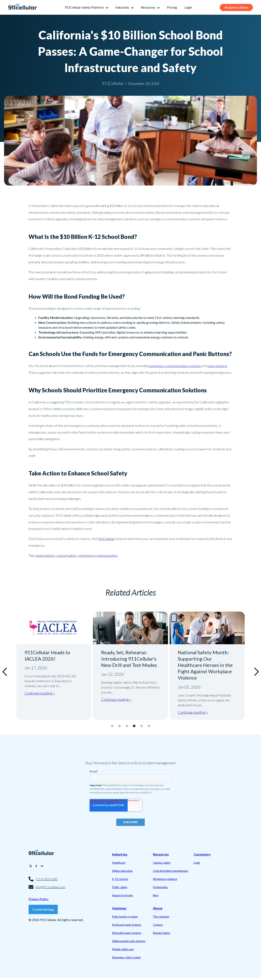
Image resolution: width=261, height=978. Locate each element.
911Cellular (106, 539)
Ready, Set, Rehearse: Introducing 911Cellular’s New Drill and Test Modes (129, 658)
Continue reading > (39, 693)
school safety (67, 555)
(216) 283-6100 (46, 879)
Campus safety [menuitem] (162, 862)
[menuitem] (86, 7)
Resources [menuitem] (161, 854)
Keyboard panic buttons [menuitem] (126, 924)
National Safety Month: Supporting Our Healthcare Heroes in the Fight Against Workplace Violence (205, 665)
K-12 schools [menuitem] (120, 879)
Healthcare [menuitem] (118, 862)
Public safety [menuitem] (119, 887)
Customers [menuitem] (202, 854)
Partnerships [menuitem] (160, 887)
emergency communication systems (175, 366)
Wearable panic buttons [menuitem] (126, 933)
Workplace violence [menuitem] (165, 879)
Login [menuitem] (197, 862)
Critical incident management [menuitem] (170, 870)
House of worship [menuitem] (122, 895)
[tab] (112, 726)
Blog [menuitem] (155, 895)
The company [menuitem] (161, 916)
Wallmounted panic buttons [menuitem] (128, 941)
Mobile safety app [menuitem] (123, 949)
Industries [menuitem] (119, 854)
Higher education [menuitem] (122, 870)
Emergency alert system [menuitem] (126, 957)
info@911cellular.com (50, 887)
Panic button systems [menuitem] (125, 916)
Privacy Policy (39, 899)
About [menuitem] (158, 908)
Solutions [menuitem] (119, 908)
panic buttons (217, 366)
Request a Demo (236, 7)
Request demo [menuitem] (161, 933)
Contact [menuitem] (158, 924)
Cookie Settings (43, 909)
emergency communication (98, 555)
